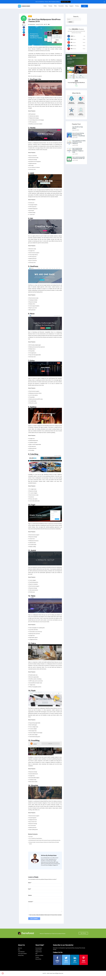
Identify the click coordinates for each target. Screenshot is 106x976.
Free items (61, 6)
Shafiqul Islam (32, 24)
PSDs (55, 6)
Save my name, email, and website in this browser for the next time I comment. (45, 914)
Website (30, 895)
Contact (37, 957)
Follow (84, 39)
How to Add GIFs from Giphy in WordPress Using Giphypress (79, 142)
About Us (20, 948)
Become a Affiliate (39, 955)
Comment (30, 901)
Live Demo (72, 66)
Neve (29, 332)
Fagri (29, 523)
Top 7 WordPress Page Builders (35, 838)
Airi (29, 235)
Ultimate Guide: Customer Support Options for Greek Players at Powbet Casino (44, 843)
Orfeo (29, 378)
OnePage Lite (31, 97)
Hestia (29, 142)
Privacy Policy (21, 955)
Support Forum (39, 951)
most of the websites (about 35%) (40, 47)
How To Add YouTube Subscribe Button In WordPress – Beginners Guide (77, 150)
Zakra (29, 662)
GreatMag (30, 757)
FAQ (36, 953)
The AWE (30, 189)
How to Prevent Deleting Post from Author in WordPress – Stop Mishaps (78, 134)
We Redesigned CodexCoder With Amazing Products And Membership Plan (44, 840)
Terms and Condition (22, 953)
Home (45, 6)
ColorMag (30, 474)
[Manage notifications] (3, 973)
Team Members (21, 951)
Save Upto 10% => (65, 1)
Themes (50, 6)
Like (84, 36)
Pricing (77, 6)
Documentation (39, 948)
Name (29, 882)
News (30, 16)
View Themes (83, 933)
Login (84, 6)
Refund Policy (38, 959)
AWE (76, 81)
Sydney (29, 425)
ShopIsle (30, 801)
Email (29, 889)
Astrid (37, 569)
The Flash (30, 708)
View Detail (80, 66)
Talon (29, 614)
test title (31, 836)
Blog (66, 6)
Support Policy (39, 949)
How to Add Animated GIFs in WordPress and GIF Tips (78, 158)
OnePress (30, 285)
